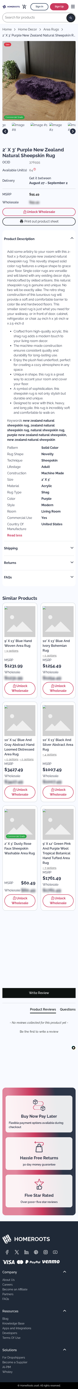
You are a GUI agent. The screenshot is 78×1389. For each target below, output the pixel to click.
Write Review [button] (39, 993)
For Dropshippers (13, 1357)
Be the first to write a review (39, 1031)
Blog (5, 1318)
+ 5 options (50, 655)
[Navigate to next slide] (73, 131)
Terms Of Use (11, 1337)
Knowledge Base (13, 1323)
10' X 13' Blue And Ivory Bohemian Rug (56, 645)
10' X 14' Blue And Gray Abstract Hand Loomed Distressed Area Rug (19, 747)
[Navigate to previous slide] (5, 131)
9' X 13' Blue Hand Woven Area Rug (18, 643)
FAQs (5, 1299)
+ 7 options (49, 867)
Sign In (39, 6)
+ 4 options (50, 754)
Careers (7, 1284)
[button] (39, 1031)
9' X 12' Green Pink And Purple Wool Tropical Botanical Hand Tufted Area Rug (57, 853)
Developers (9, 1333)
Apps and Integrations (16, 1328)
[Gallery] (39, 131)
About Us (8, 1279)
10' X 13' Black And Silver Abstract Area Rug (58, 744)
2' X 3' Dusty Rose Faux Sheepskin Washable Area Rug (19, 848)
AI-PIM (6, 1367)
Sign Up (59, 6)
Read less (14, 535)
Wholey (7, 1371)
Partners (7, 1294)
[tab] (43, 1010)
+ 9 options (11, 650)
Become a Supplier (14, 1362)
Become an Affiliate (14, 1289)
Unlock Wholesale (41, 212)
